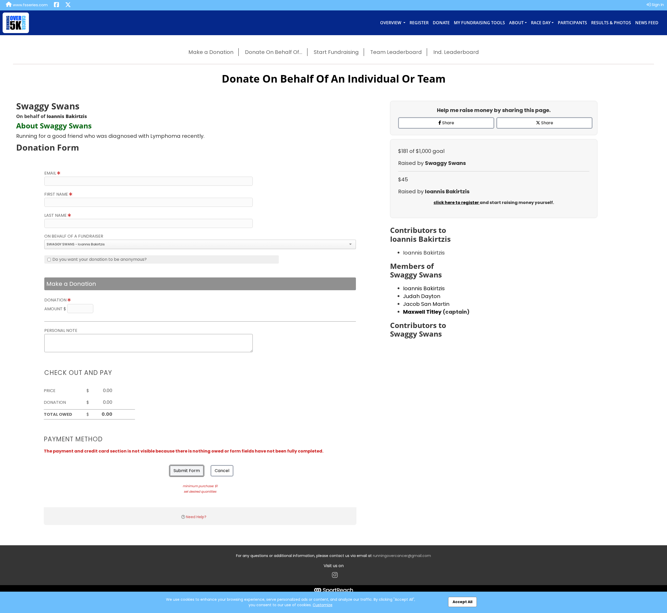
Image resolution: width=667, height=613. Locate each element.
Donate (441, 23)
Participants (572, 23)
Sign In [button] (657, 4)
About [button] (516, 23)
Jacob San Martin (426, 304)
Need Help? (196, 516)
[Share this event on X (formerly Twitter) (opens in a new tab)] (68, 5)
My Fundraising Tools (479, 23)
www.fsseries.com (30, 5)
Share (447, 123)
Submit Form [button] (187, 471)
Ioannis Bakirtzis (424, 288)
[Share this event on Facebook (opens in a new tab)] (56, 5)
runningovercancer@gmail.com (402, 555)
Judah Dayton (421, 296)
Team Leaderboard (396, 52)
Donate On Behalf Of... (273, 52)
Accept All (462, 601)
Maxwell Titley (423, 311)
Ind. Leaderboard (456, 52)
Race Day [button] (541, 23)
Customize (322, 605)
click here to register (457, 203)
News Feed (646, 23)
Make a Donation (210, 52)
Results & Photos (611, 23)
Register (419, 23)
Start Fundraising (336, 52)
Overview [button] (391, 23)
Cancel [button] (222, 471)
